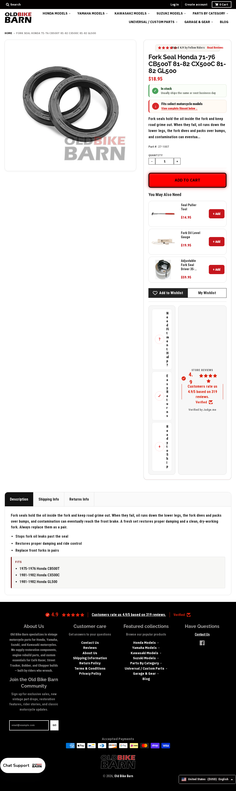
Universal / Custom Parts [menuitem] (151, 22)
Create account (196, 4)
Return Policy (89, 663)
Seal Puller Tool (188, 207)
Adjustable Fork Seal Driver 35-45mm (188, 265)
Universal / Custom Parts (144, 668)
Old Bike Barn (123, 776)
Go (54, 725)
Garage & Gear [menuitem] (197, 22)
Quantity (155, 155)
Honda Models (144, 643)
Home (8, 33)
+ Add (216, 214)
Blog (146, 679)
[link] (163, 214)
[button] (22, 765)
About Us (90, 653)
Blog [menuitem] (224, 22)
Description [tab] (19, 499)
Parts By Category (144, 663)
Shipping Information (90, 658)
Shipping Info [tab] (48, 499)
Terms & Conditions (90, 668)
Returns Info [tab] (79, 499)
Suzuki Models (144, 658)
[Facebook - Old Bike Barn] (202, 643)
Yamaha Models (144, 648)
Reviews (90, 648)
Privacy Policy (90, 673)
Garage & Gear (144, 673)
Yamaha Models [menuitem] (91, 13)
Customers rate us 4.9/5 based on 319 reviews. (202, 391)
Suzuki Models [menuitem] (169, 13)
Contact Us (90, 643)
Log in (175, 4)
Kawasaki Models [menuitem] (131, 13)
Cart (223, 4)
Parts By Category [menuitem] (209, 13)
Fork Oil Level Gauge (190, 235)
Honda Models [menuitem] (55, 13)
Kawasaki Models (144, 653)
